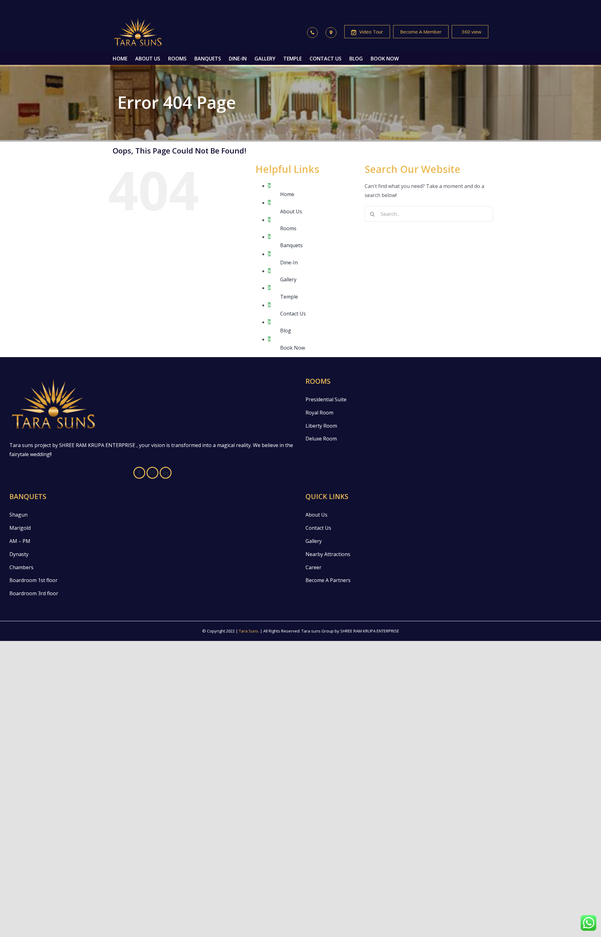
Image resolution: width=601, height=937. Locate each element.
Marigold (20, 527)
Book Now (292, 347)
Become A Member (421, 32)
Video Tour (371, 32)
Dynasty (18, 554)
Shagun (18, 514)
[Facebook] (139, 473)
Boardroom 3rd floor (33, 593)
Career (313, 567)
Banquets (291, 245)
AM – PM (19, 541)
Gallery (288, 279)
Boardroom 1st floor (33, 580)
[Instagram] (152, 473)
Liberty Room (321, 425)
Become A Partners (328, 580)
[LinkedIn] (166, 473)
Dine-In (289, 262)
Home (287, 194)
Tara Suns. (249, 631)
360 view (471, 32)
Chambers (21, 567)
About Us (291, 211)
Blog (285, 330)
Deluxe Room (321, 438)
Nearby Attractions (328, 554)
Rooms (288, 228)
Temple (289, 296)
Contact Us (293, 313)
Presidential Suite (326, 399)
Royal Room (319, 412)
